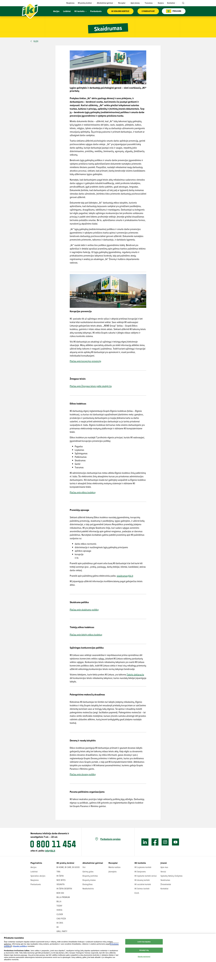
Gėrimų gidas (88, 871)
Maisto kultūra (114, 867)
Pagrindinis (36, 862)
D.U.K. (136, 892)
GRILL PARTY (61, 931)
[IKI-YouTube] (175, 842)
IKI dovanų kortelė (142, 880)
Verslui (163, 871)
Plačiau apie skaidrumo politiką (84, 609)
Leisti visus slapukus (144, 942)
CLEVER (59, 914)
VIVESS (59, 909)
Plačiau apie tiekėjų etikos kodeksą (86, 634)
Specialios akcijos (37, 875)
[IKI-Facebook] (155, 842)
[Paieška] (183, 3)
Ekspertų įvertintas (90, 875)
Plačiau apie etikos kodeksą (83, 492)
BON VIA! (60, 892)
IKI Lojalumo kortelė (142, 867)
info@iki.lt (50, 850)
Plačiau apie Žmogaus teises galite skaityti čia (91, 386)
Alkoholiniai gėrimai (92, 862)
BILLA (58, 901)
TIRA (58, 871)
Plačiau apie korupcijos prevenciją (85, 361)
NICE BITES (61, 880)
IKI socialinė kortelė (142, 884)
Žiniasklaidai (165, 884)
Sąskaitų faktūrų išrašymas (171, 875)
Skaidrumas (165, 880)
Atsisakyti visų (144, 950)
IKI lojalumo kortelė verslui (145, 875)
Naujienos (34, 880)
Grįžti (36, 41)
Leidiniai (34, 871)
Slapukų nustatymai (144, 956)
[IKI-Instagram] (165, 842)
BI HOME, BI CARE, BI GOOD (68, 867)
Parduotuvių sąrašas (110, 839)
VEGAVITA (60, 884)
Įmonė (163, 862)
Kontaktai (164, 888)
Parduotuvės (35, 884)
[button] (85, 3)
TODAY (59, 905)
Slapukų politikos (20, 946)
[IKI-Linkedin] (144, 842)
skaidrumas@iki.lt (125, 575)
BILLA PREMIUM (63, 897)
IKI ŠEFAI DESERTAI (64, 888)
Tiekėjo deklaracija (135, 674)
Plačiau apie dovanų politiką (83, 774)
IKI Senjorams (140, 871)
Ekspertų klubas (89, 880)
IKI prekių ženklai (65, 862)
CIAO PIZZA (61, 918)
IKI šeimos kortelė (141, 888)
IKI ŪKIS (59, 922)
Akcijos (33, 867)
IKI (57, 927)
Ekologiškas (87, 884)
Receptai (113, 862)
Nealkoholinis (88, 888)
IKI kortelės (140, 862)
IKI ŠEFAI (60, 875)
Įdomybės (112, 871)
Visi (84, 867)
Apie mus (164, 867)
